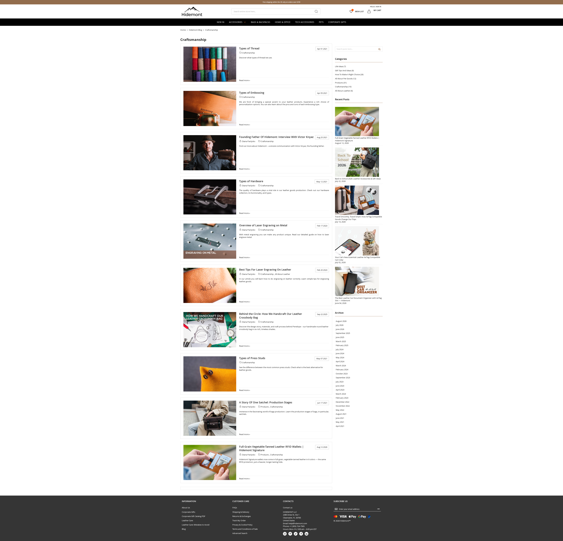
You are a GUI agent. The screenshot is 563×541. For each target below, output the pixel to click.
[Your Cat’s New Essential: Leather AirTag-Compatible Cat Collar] (357, 254)
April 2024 (340, 361)
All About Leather (282, 274)
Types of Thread (249, 48)
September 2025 (343, 333)
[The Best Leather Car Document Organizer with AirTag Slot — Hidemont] (357, 295)
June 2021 (340, 418)
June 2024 (340, 353)
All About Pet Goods (344, 78)
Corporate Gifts (188, 512)
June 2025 (340, 337)
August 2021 (341, 414)
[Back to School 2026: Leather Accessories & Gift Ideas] (357, 176)
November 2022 (343, 406)
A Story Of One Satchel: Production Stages (265, 402)
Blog (184, 529)
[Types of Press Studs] (209, 373)
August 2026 (341, 321)
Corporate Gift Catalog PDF (193, 516)
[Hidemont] (192, 11)
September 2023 (343, 377)
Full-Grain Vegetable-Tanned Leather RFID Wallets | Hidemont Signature (357, 139)
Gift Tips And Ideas (343, 70)
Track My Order (239, 520)
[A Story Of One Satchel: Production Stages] (209, 418)
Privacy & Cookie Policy (242, 524)
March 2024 (341, 365)
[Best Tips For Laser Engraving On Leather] (209, 285)
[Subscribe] (378, 509)
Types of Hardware (251, 181)
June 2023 (340, 386)
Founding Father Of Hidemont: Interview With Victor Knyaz (276, 137)
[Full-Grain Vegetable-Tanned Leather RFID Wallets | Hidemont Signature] (209, 462)
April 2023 (340, 390)
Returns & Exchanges (241, 516)
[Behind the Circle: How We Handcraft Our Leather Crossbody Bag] (209, 329)
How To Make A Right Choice (347, 74)
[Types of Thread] (209, 64)
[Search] (379, 49)
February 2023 (342, 398)
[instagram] (285, 534)
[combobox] (275, 11)
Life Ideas (339, 66)
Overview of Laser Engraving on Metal (263, 225)
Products (265, 406)
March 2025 (341, 341)
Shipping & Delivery (240, 512)
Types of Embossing (251, 92)
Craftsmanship (248, 52)
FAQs (234, 507)
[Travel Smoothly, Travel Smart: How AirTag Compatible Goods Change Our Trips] (357, 214)
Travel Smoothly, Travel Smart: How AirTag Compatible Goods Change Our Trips (358, 218)
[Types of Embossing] (209, 108)
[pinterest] (290, 534)
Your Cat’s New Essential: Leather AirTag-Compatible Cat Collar (357, 258)
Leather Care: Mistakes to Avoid (195, 524)
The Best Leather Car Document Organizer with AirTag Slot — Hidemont (358, 299)
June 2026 (340, 329)
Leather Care (187, 520)
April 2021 (340, 426)
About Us (186, 507)
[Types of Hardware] (209, 197)
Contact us (287, 507)
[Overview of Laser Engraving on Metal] (209, 241)
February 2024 (342, 369)
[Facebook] (301, 534)
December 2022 (342, 402)
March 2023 (341, 394)
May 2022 (340, 410)
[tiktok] (295, 534)
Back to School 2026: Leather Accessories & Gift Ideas (358, 178)
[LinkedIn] (306, 534)
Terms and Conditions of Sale (245, 529)
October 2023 (341, 373)
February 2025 (342, 345)
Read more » (244, 80)
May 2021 (340, 422)
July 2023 (339, 382)
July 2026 (339, 325)
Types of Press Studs (252, 358)
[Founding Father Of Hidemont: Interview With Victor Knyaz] (209, 152)
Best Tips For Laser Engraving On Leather (265, 269)
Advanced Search (239, 533)
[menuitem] (220, 22)
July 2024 (339, 349)
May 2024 (340, 357)
